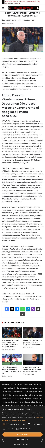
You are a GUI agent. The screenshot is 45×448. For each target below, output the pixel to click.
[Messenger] (17, 309)
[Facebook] (7, 309)
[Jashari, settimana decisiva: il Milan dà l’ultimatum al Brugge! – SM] (12, 359)
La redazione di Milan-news (11, 20)
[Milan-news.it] (22, 8)
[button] (22, 420)
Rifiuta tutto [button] (22, 440)
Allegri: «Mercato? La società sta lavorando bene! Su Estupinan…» (32, 369)
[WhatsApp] (22, 309)
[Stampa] (22, 314)
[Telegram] (28, 309)
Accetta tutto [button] (22, 434)
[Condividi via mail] (38, 309)
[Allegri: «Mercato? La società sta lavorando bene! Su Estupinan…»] (33, 359)
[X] (12, 309)
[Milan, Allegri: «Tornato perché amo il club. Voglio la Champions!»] (33, 332)
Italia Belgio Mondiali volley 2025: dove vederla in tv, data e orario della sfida (10, 343)
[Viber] (33, 309)
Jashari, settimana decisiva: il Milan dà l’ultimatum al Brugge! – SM (11, 370)
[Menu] (3, 9)
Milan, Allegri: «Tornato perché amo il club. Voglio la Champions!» (32, 342)
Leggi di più (39, 417)
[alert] (22, 427)
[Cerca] (42, 9)
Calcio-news (37, 296)
